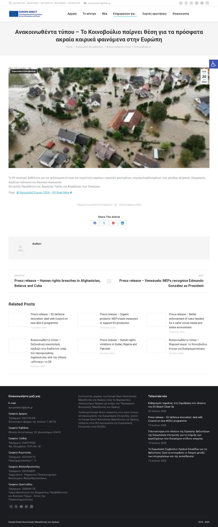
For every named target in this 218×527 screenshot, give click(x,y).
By (115, 204)
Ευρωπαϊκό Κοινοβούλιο (23, 71)
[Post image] (18, 320)
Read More (62, 192)
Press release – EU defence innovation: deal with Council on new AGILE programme (49, 319)
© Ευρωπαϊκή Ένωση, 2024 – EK (36, 192)
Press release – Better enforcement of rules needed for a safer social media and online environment (186, 321)
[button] (213, 64)
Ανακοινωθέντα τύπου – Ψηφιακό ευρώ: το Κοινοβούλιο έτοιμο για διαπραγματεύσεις (188, 344)
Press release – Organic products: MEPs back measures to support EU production (119, 319)
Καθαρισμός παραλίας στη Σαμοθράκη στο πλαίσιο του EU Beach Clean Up (177, 405)
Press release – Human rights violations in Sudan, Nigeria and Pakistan (118, 344)
